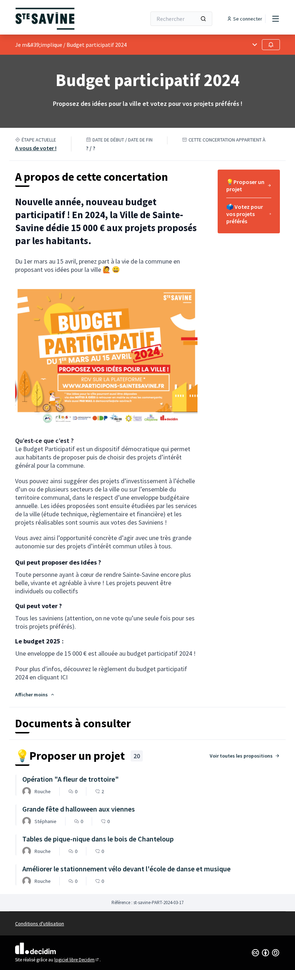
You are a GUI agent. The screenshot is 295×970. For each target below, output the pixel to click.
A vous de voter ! (35, 148)
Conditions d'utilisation (39, 923)
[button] (35, 694)
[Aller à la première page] (63, 18)
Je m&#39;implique (38, 44)
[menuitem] (248, 188)
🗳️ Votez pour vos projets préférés (244, 214)
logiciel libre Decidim (77, 960)
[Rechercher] (203, 19)
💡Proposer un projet (245, 185)
